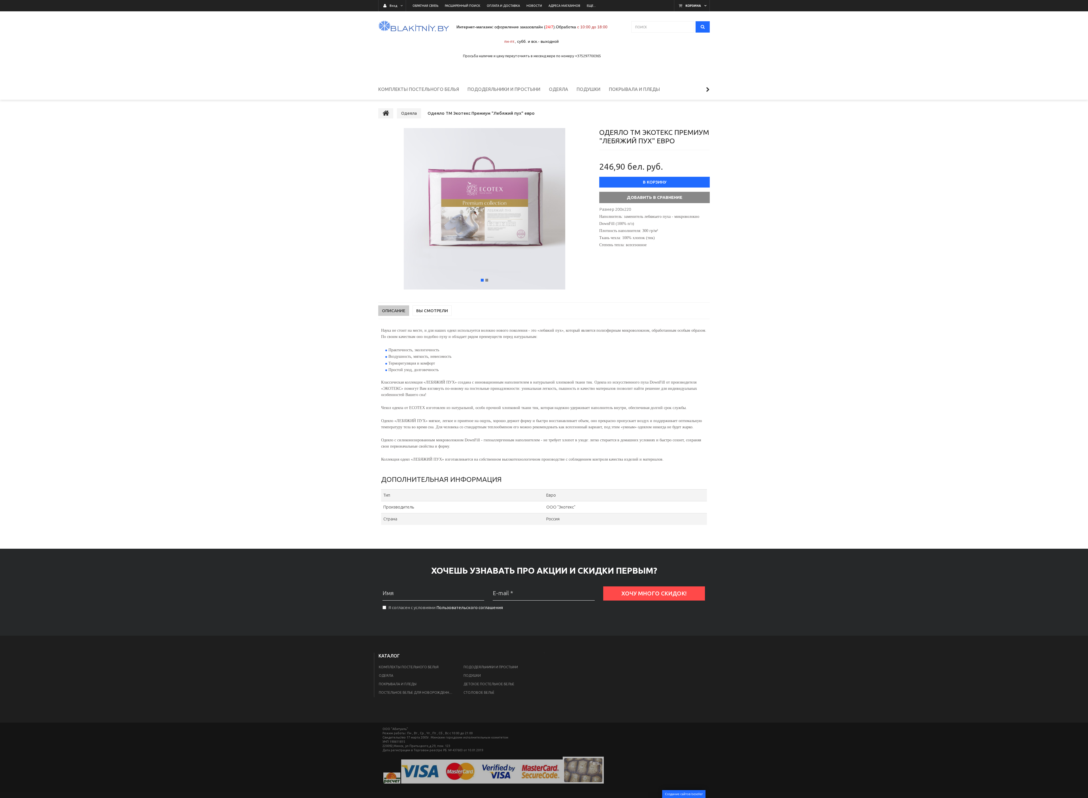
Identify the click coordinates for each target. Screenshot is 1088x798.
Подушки (472, 675)
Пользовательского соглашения (469, 607)
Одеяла (386, 675)
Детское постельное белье (489, 684)
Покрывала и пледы (397, 684)
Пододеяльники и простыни (491, 667)
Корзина (693, 5)
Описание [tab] (393, 310)
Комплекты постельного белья (409, 667)
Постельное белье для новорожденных (416, 692)
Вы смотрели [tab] (432, 310)
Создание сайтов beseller (684, 794)
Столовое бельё (479, 692)
